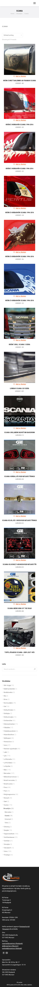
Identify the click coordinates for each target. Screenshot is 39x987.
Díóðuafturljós (9, 710)
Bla (6, 696)
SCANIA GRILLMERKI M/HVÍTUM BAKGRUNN (19, 432)
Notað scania (9, 784)
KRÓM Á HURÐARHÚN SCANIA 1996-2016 (19, 213)
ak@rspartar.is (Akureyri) (10, 946)
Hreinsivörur (9, 741)
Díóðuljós (8, 713)
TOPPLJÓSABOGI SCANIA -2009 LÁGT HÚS (19, 652)
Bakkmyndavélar (10, 689)
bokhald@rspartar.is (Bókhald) (12, 948)
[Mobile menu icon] (34, 3)
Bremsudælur (10, 703)
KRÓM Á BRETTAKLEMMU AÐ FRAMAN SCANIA (19, 81)
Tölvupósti (5, 929)
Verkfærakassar (10, 837)
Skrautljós (8, 808)
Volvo (8, 822)
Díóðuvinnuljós (10, 717)
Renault (8, 798)
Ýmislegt (8, 855)
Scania (8, 805)
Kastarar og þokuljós (12, 748)
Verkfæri (8, 841)
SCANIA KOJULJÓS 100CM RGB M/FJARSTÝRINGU (19, 520)
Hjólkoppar (9, 738)
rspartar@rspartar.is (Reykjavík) (12, 943)
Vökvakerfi (9, 848)
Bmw (6, 699)
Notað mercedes (10, 780)
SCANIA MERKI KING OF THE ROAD (19, 608)
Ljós (7, 756)
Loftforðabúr (9, 763)
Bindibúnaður (9, 692)
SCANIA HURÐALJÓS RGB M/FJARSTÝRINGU (19, 476)
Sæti (6, 801)
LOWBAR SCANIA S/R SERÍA (19, 388)
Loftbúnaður (9, 759)
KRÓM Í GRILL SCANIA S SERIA (19, 344)
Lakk (6, 752)
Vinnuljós (8, 844)
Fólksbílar (8, 727)
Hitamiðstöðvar (10, 734)
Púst (7, 791)
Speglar (8, 830)
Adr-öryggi (9, 685)
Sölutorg (8, 827)
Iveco (7, 745)
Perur (7, 787)
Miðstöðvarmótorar (11, 777)
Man (7, 770)
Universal (9, 819)
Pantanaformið (24, 926)
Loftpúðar (8, 766)
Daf (6, 706)
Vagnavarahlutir (11, 834)
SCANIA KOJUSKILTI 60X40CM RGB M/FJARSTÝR (19, 564)
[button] (19, 76)
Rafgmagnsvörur (11, 794)
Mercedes (9, 773)
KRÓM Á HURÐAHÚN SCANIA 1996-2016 (19, 125)
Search (35, 669)
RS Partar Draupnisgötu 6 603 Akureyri (7, 910)
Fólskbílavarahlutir (11, 731)
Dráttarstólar (9, 720)
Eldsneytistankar (11, 724)
